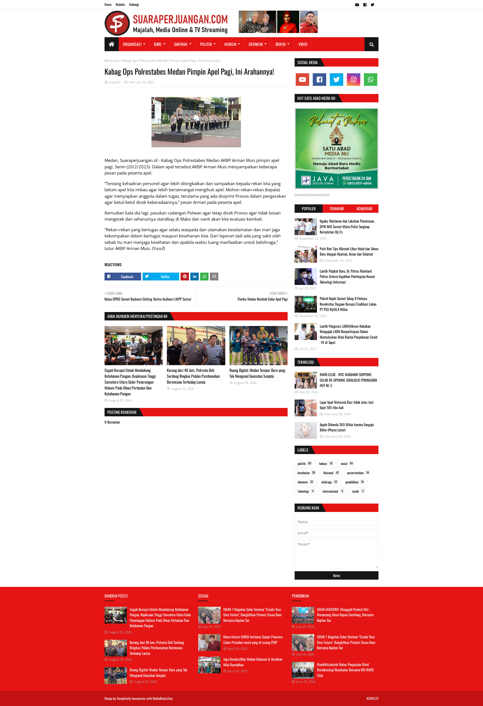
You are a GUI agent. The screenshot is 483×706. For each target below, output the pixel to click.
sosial (347, 463)
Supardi (115, 82)
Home (108, 4)
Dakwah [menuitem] (181, 44)
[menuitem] (112, 44)
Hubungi (134, 4)
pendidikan (354, 482)
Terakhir (337, 208)
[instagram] (353, 79)
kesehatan (306, 472)
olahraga (329, 482)
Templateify (124, 698)
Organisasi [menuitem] (132, 44)
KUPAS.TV (372, 698)
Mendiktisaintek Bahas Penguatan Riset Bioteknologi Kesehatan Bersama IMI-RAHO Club (345, 670)
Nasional (331, 472)
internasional (333, 491)
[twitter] (372, 5)
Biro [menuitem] (157, 44)
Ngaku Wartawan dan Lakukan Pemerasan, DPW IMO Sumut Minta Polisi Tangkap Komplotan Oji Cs (347, 226)
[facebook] (365, 5)
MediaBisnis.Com (163, 698)
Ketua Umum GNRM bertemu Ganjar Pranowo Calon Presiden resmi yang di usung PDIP (253, 639)
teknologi (306, 491)
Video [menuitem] (303, 44)
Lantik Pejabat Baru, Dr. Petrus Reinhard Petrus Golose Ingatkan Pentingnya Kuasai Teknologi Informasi (347, 276)
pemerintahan (358, 472)
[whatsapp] (370, 79)
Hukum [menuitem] (230, 44)
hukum (325, 463)
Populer (309, 208)
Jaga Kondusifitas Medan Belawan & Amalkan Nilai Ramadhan (252, 661)
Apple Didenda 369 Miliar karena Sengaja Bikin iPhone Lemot (347, 427)
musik (358, 491)
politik (304, 463)
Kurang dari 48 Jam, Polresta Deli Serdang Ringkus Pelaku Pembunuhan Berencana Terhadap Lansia (193, 376)
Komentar (364, 208)
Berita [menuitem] (281, 44)
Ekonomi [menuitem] (256, 44)
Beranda (111, 60)
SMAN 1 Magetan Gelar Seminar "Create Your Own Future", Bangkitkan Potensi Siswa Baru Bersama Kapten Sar (252, 614)
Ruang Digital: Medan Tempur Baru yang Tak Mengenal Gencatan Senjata (257, 373)
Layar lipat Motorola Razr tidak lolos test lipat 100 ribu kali (346, 404)
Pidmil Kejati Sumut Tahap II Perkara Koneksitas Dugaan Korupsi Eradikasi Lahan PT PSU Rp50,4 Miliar (348, 304)
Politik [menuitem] (206, 44)
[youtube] (357, 5)
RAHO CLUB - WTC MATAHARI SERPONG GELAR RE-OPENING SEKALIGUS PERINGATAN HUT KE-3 (348, 380)
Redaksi (120, 4)
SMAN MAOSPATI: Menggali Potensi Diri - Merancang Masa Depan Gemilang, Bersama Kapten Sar (345, 614)
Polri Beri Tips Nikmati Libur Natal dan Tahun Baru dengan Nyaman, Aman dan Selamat (349, 251)
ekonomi (305, 482)
